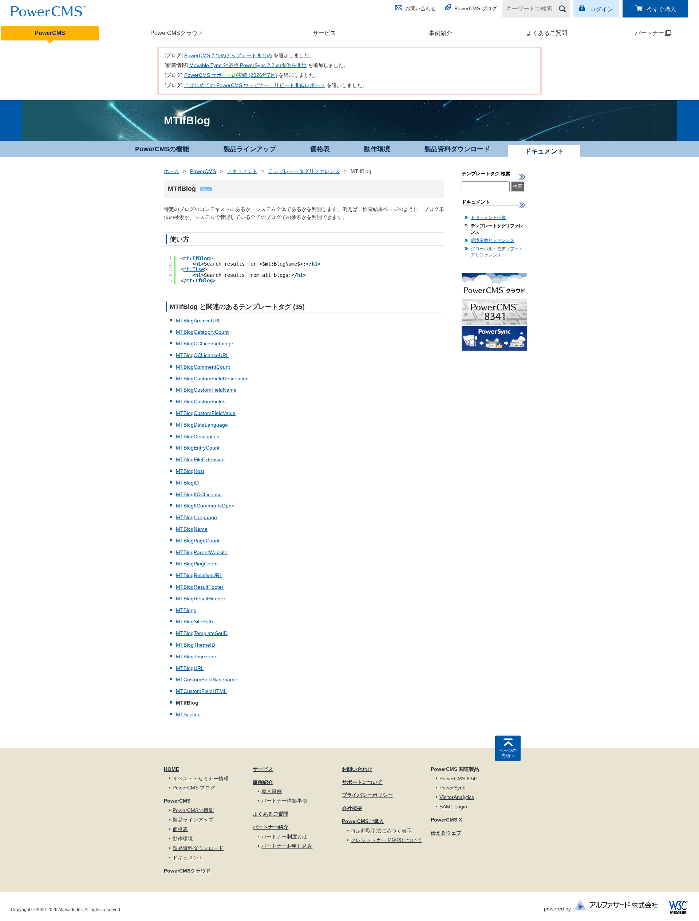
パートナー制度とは (284, 836)
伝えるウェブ (446, 833)
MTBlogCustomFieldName (206, 390)
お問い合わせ (420, 8)
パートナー (635, 33)
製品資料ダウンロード (457, 149)
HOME (171, 769)
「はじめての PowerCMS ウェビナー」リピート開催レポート (254, 85)
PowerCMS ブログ (475, 8)
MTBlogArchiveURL (198, 321)
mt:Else (193, 269)
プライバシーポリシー (367, 795)
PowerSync (452, 788)
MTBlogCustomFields (200, 401)
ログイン (601, 9)
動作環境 (377, 149)
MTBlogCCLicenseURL (202, 355)
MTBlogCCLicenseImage (204, 343)
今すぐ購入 (661, 9)
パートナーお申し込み (286, 846)
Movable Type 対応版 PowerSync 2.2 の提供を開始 (248, 65)
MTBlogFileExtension (200, 459)
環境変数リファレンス (492, 240)
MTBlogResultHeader (200, 598)
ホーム (171, 171)
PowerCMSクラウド (177, 33)
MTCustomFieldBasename (206, 679)
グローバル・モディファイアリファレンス (497, 252)
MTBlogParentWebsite (202, 552)
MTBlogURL (190, 668)
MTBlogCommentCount (203, 367)
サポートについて (362, 782)
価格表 (320, 149)
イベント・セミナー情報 (201, 778)
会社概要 (352, 808)
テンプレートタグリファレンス (304, 171)
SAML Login (453, 807)
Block (205, 189)
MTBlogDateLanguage (202, 425)
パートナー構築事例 (284, 801)
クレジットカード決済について (386, 840)
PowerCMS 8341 (458, 778)
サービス (324, 33)
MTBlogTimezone (196, 656)
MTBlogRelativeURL (199, 575)
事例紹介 (440, 33)
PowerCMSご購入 (363, 821)
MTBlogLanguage (196, 517)
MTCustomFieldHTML (201, 691)
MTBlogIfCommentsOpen (205, 506)
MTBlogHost (190, 471)
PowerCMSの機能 (162, 149)
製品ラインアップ (250, 149)
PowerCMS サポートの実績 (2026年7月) (230, 75)
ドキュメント (242, 171)
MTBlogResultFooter (200, 587)
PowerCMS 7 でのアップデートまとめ (228, 55)
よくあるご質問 (546, 33)
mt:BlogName (281, 264)
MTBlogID (187, 483)
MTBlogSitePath (194, 621)
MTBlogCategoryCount (202, 332)
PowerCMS (50, 33)
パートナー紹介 (270, 827)
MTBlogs (186, 610)
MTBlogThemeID (195, 645)
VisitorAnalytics (456, 797)
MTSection (188, 714)
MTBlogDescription (198, 436)
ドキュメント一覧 (488, 217)
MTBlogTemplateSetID (202, 633)
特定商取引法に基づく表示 (381, 831)
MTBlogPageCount (198, 541)
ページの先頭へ (508, 753)
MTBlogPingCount (197, 564)
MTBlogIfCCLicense (199, 494)
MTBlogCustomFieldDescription (212, 378)
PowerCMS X (446, 820)
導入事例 (271, 791)
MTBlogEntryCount (198, 448)
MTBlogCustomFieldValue (206, 413)
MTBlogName (192, 529)
